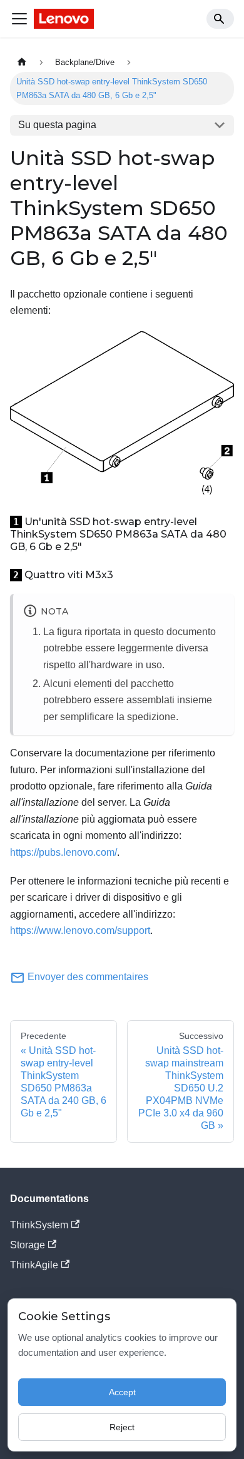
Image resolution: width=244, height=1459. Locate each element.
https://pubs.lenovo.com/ (63, 852)
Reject (122, 1427)
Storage (27, 1245)
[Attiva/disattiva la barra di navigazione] (19, 18)
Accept (122, 1392)
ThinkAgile (34, 1265)
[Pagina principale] (22, 62)
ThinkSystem (39, 1225)
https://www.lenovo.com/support (80, 930)
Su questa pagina (57, 124)
